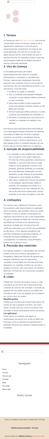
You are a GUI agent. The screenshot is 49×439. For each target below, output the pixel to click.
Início (4, 369)
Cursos (5, 373)
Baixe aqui (6, 389)
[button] (8, 16)
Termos (35, 428)
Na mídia (5, 386)
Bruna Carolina (38, 436)
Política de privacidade (21, 428)
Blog (4, 383)
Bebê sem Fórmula (26, 40)
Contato (5, 379)
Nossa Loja (6, 376)
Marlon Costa (24, 436)
